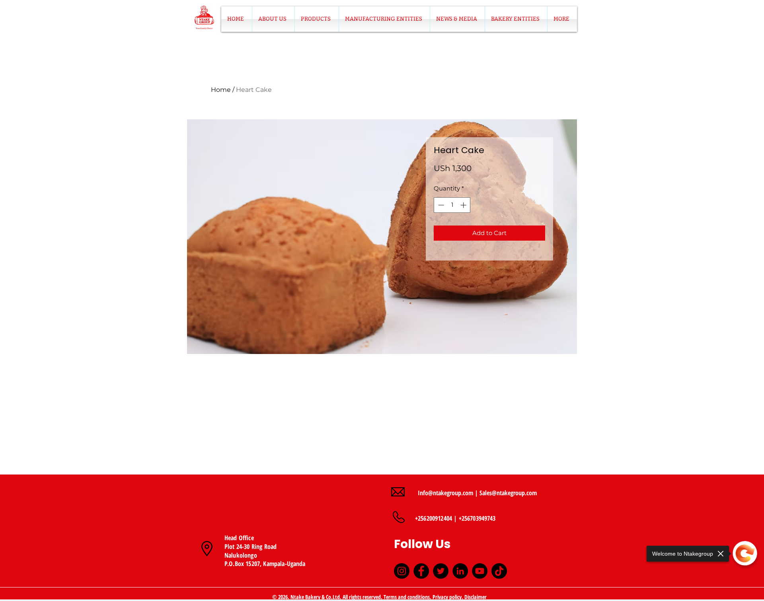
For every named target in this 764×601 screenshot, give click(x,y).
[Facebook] (421, 571)
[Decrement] (440, 205)
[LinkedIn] (460, 571)
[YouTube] (479, 571)
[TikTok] (499, 571)
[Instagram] (401, 571)
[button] (317, 19)
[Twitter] (440, 571)
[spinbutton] (452, 205)
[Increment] (464, 205)
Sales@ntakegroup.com (508, 492)
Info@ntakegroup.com (445, 492)
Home (221, 89)
